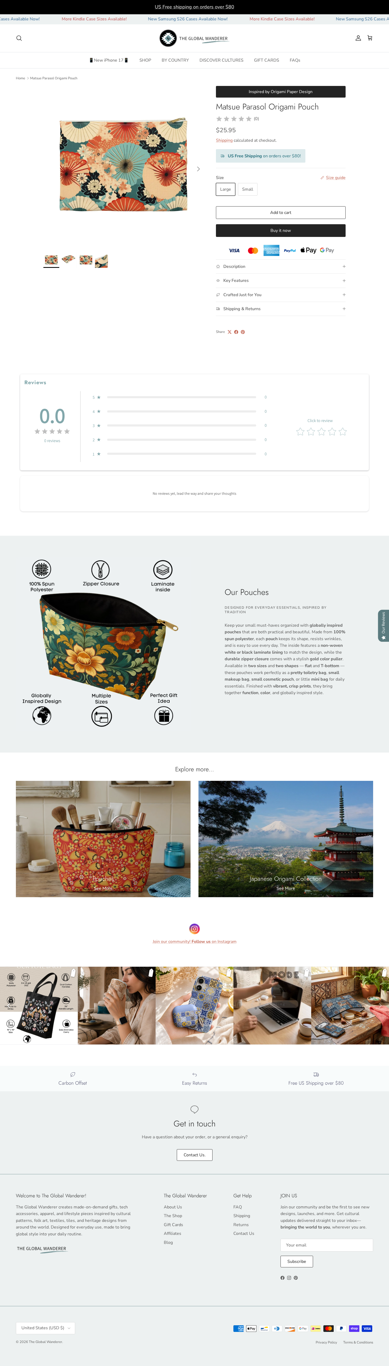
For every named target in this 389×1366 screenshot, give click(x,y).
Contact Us (243, 1233)
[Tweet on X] (230, 332)
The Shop (173, 1216)
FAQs (295, 60)
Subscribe (296, 1261)
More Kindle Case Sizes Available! (40, 19)
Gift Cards (173, 1225)
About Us (173, 1207)
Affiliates (172, 1233)
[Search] (19, 38)
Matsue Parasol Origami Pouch (53, 78)
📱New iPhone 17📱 (109, 60)
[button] (179, 397)
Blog (168, 1242)
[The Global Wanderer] (195, 38)
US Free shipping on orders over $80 (194, 7)
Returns (241, 1225)
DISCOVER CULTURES (221, 60)
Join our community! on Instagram (195, 942)
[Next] (380, 1006)
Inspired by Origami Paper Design (281, 92)
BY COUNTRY (175, 60)
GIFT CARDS (266, 60)
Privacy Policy (326, 1342)
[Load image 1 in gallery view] (123, 166)
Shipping (224, 140)
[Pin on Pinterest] (243, 332)
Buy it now (280, 230)
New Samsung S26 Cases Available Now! (134, 19)
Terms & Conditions (358, 1342)
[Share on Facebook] (236, 332)
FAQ (237, 1207)
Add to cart (280, 213)
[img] (234, 119)
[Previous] (9, 1006)
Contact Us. (195, 1155)
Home (20, 78)
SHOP (145, 60)
